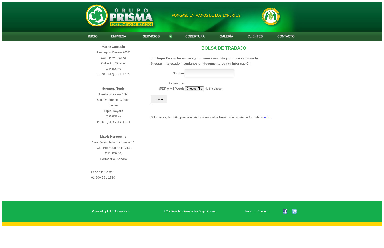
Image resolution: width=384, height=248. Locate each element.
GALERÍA (226, 36)
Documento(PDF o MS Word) (171, 85)
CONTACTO (286, 36)
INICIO (93, 36)
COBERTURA (195, 36)
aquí (267, 117)
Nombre (178, 73)
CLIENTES (255, 36)
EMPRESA (118, 36)
